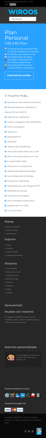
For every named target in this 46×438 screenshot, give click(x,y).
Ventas (8, 245)
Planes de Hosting (13, 227)
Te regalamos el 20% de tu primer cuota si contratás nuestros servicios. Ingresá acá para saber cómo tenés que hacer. (22, 319)
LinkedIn (9, 292)
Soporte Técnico (12, 252)
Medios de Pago (12, 279)
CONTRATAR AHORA (19, 75)
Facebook (9, 286)
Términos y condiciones (21, 420)
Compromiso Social (13, 272)
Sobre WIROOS (11, 268)
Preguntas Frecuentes (14, 255)
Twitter (8, 289)
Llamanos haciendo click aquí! (16, 1)
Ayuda (30, 1)
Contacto (9, 282)
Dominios (9, 248)
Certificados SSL (12, 275)
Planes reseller (11, 230)
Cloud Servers (11, 233)
